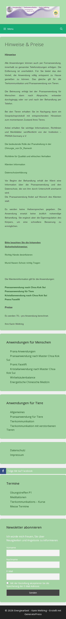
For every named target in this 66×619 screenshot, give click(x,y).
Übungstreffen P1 (21, 492)
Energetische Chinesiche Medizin (30, 382)
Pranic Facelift (18, 364)
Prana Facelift (12, 299)
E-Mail (9, 571)
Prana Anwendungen (22, 351)
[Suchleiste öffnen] (61, 29)
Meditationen (18, 497)
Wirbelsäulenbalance (22, 377)
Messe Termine (19, 506)
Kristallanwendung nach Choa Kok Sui (26, 295)
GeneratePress (33, 614)
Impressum (17, 455)
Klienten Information (15, 164)
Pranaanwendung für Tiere (19, 291)
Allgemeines (17, 412)
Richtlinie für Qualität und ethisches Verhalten (28, 156)
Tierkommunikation (22, 421)
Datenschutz (17, 450)
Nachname (12, 559)
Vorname (11, 547)
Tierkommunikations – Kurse (27, 502)
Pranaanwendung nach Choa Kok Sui (25, 287)
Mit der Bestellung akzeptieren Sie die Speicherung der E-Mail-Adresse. (27, 585)
